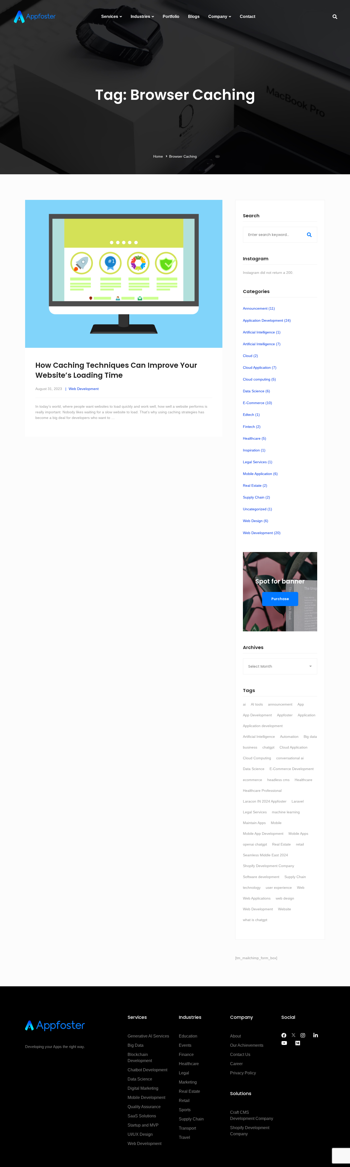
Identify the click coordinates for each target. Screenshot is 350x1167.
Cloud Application (259, 367)
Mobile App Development (263, 833)
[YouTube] (284, 1043)
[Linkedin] (315, 1035)
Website (284, 909)
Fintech (252, 427)
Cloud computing (259, 379)
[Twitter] (293, 1035)
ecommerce (252, 780)
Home (158, 156)
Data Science (256, 391)
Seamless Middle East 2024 (265, 855)
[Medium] (297, 1043)
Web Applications (257, 898)
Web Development (84, 389)
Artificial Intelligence (262, 332)
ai (244, 704)
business (250, 747)
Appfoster (285, 715)
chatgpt (268, 747)
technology (252, 887)
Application (306, 715)
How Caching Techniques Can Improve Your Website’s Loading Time (116, 370)
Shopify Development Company (268, 866)
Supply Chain (256, 497)
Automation (289, 736)
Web (300, 887)
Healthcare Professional (262, 790)
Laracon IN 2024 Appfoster (264, 801)
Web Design (255, 521)
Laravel (298, 801)
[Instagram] (302, 1035)
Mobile (276, 823)
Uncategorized (257, 509)
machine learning (286, 812)
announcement (280, 704)
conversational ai (290, 758)
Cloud (250, 356)
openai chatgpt (255, 844)
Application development (263, 726)
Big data (310, 736)
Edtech (251, 415)
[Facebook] (284, 1035)
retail (300, 844)
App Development (257, 715)
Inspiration (254, 450)
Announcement (259, 308)
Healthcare (254, 438)
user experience (279, 887)
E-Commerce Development (292, 769)
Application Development (267, 320)
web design (285, 898)
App (300, 704)
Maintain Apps (254, 823)
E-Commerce (257, 403)
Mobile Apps (298, 833)
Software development (261, 877)
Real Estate (255, 485)
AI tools (257, 704)
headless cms (278, 780)
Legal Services (257, 462)
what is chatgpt (255, 920)
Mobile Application (260, 474)
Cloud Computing (257, 758)
